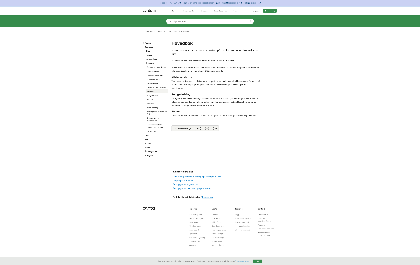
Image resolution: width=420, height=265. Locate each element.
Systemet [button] (173, 11)
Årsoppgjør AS (151, 151)
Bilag (148, 51)
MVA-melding (152, 107)
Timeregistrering (195, 241)
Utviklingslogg (217, 233)
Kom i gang (270, 11)
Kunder (149, 55)
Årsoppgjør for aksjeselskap (153, 119)
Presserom (262, 225)
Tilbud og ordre (195, 226)
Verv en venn (217, 241)
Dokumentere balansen (156, 87)
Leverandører (151, 59)
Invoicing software (219, 230)
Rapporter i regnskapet (156, 67)
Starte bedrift (194, 230)
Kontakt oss (207, 196)
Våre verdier (216, 218)
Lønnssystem (194, 222)
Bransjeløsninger (218, 226)
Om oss (215, 214)
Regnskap (161, 31)
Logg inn (256, 11)
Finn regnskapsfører (243, 226)
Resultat (150, 103)
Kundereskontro (153, 79)
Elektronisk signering (197, 237)
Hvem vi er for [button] (188, 11)
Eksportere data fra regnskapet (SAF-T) (155, 125)
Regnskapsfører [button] (220, 11)
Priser (235, 11)
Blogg (237, 214)
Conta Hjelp (147, 31)
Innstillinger (151, 131)
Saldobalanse (152, 83)
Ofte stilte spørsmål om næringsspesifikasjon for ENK (197, 176)
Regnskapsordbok (242, 222)
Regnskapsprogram (197, 218)
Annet (147, 147)
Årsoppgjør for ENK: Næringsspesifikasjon (192, 188)
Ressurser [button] (204, 11)
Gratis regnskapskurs (243, 218)
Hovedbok (151, 91)
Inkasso (148, 143)
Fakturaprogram (195, 214)
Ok (257, 261)
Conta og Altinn (153, 71)
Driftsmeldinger (218, 237)
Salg (146, 139)
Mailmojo (192, 245)
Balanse (150, 99)
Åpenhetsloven (218, 245)
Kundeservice (263, 214)
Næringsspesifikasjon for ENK (157, 112)
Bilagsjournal (152, 95)
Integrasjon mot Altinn (183, 180)
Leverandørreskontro (155, 75)
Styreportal (193, 233)
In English (149, 155)
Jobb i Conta (216, 222)
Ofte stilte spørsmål (242, 230)
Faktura (148, 43)
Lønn (147, 135)
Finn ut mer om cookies (242, 261)
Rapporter (173, 31)
